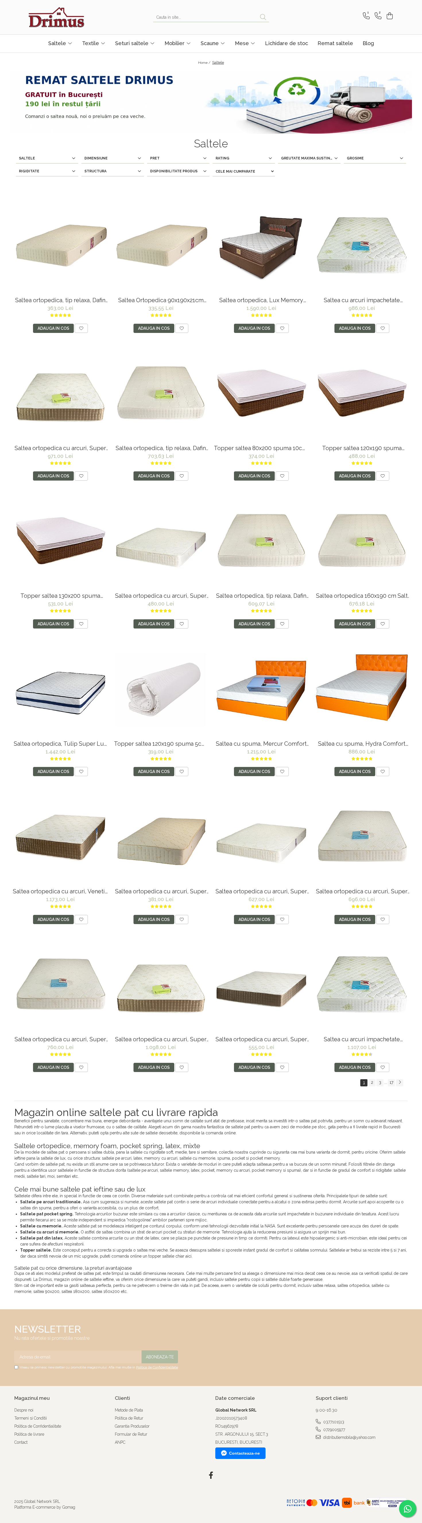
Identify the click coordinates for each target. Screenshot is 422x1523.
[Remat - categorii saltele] (211, 102)
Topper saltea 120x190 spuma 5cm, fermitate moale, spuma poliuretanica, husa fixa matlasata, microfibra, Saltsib (161, 744)
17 (391, 1082)
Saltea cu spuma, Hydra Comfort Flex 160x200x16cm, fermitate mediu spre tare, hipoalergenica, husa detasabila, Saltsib (361, 744)
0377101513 (333, 1422)
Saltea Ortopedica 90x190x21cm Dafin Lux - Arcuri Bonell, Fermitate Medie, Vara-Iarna (161, 300)
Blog (368, 43)
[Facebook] (211, 1475)
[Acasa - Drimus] (57, 17)
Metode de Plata (129, 1410)
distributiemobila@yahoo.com (348, 1437)
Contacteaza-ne (244, 1453)
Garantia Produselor (132, 1426)
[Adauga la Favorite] (81, 328)
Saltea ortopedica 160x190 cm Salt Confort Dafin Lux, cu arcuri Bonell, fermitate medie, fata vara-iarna (361, 596)
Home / (204, 63)
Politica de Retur (129, 1418)
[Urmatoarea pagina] (399, 1082)
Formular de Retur (131, 1434)
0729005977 (333, 1429)
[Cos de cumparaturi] (388, 16)
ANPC (120, 1442)
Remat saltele (335, 43)
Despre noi (23, 1410)
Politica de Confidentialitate (157, 1367)
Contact (21, 1442)
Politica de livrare (29, 1434)
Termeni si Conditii (30, 1418)
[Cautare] (263, 17)
